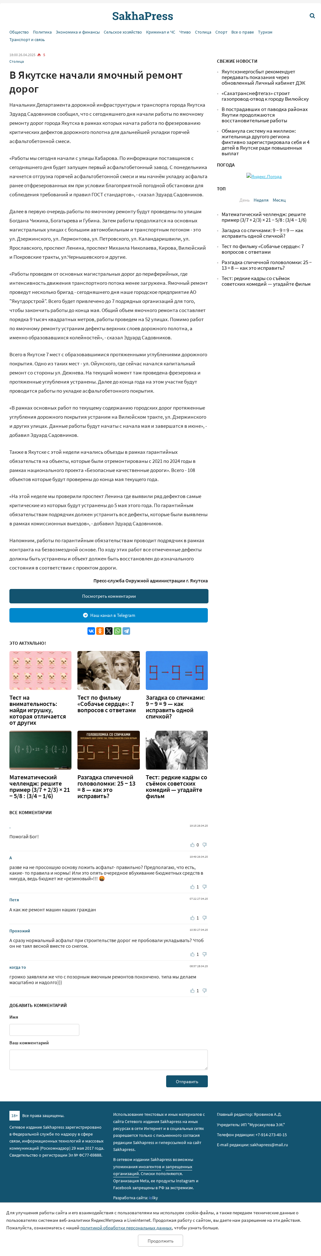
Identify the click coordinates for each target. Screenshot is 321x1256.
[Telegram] (126, 631)
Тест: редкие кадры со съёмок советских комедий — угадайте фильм (176, 786)
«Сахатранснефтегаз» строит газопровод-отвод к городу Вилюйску (265, 96)
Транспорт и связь (27, 39)
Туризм (265, 32)
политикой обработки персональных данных (126, 1228)
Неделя (261, 200)
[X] (109, 631)
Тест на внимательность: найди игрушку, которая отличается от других (37, 710)
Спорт (221, 32)
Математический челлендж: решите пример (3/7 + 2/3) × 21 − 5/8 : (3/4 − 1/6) (39, 786)
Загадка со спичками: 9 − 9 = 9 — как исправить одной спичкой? (175, 707)
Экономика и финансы (78, 32)
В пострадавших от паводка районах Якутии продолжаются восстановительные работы (265, 115)
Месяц (279, 200)
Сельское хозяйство (123, 32)
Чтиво (185, 32)
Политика (42, 32)
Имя (13, 1017)
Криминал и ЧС (160, 32)
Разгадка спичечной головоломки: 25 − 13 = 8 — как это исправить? (106, 786)
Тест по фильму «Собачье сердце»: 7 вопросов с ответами (106, 704)
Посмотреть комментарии (109, 596)
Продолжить (160, 1241)
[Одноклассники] (100, 631)
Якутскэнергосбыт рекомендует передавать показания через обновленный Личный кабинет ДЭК (263, 77)
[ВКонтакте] (91, 631)
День (244, 200)
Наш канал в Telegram (112, 615)
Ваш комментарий (29, 1043)
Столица (203, 32)
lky (153, 1197)
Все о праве (242, 32)
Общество (19, 32)
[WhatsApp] (117, 631)
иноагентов (150, 1166)
